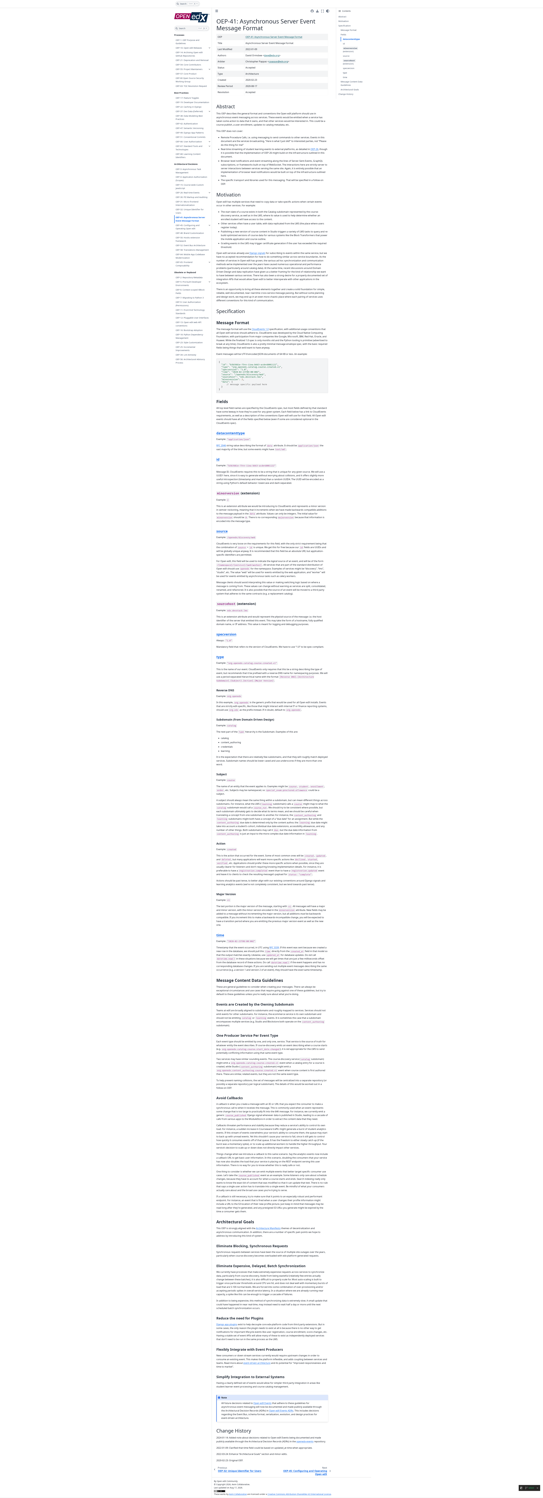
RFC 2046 (221, 445)
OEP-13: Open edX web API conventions (188, 324)
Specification (344, 25)
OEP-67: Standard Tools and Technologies (189, 148)
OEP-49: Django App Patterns (190, 132)
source (222, 531)
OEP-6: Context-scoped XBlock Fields (190, 291)
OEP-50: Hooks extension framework (188, 239)
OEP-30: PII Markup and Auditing (191, 197)
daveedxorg (271, 55)
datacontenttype (230, 433)
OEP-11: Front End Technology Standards (190, 312)
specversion (226, 634)
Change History (345, 94)
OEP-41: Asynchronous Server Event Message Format (190, 219)
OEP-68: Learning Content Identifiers (188, 156)
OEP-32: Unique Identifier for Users (190, 211)
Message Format (348, 30)
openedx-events (304, 1441)
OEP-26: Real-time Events (188, 192)
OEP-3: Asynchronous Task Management (188, 171)
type (220, 656)
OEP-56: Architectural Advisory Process (190, 361)
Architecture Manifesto (268, 1228)
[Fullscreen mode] (322, 11)
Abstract (342, 16)
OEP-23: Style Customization (189, 342)
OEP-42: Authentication (187, 123)
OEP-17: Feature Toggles (187, 98)
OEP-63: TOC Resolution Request (191, 86)
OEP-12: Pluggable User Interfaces (192, 317)
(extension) (350, 50)
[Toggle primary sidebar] (216, 11)
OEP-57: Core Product (186, 73)
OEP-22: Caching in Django (189, 106)
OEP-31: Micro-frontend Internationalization (187, 203)
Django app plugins (226, 1324)
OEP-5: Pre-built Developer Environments (188, 283)
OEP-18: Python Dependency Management (189, 336)
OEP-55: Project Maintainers (189, 69)
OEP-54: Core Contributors (188, 64)
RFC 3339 (274, 947)
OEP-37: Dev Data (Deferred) (189, 111)
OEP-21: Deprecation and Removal (192, 60)
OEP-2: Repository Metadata (189, 277)
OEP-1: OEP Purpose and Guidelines (187, 42)
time (220, 935)
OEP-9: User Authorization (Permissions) (188, 304)
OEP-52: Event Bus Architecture (190, 245)
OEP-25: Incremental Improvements (185, 349)
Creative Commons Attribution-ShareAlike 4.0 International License (299, 1494)
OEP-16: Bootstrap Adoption (189, 330)
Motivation (343, 21)
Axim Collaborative (238, 1494)
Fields (343, 34)
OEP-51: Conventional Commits (190, 137)
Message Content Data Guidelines (351, 83)
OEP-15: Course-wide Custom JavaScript (190, 187)
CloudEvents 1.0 (260, 329)
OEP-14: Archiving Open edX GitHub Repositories (189, 54)
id (217, 459)
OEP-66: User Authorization (189, 141)
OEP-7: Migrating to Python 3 (190, 297)
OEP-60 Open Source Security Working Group (190, 80)
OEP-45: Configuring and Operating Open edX (188, 227)
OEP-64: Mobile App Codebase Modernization (190, 256)
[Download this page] (317, 11)
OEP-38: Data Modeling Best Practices (189, 118)
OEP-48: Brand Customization (190, 233)
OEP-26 (314, 149)
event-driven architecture (257, 1363)
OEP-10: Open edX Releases (189, 48)
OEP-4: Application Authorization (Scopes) (191, 179)
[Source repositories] (312, 11)
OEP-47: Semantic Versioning (189, 128)
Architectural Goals (350, 89)
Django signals (257, 253)
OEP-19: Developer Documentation (192, 102)
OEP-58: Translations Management (192, 250)
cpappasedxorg (278, 61)
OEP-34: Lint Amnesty (186, 354)
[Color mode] (327, 11)
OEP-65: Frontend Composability (184, 264)
